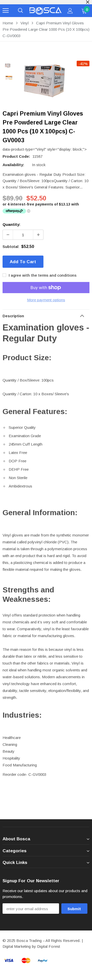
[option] (53, 81)
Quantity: (11, 224)
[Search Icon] (20, 10)
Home (8, 23)
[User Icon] (70, 10)
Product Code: (16, 156)
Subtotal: (11, 246)
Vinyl (24, 23)
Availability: (13, 165)
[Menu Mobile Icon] (6, 11)
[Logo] (45, 10)
